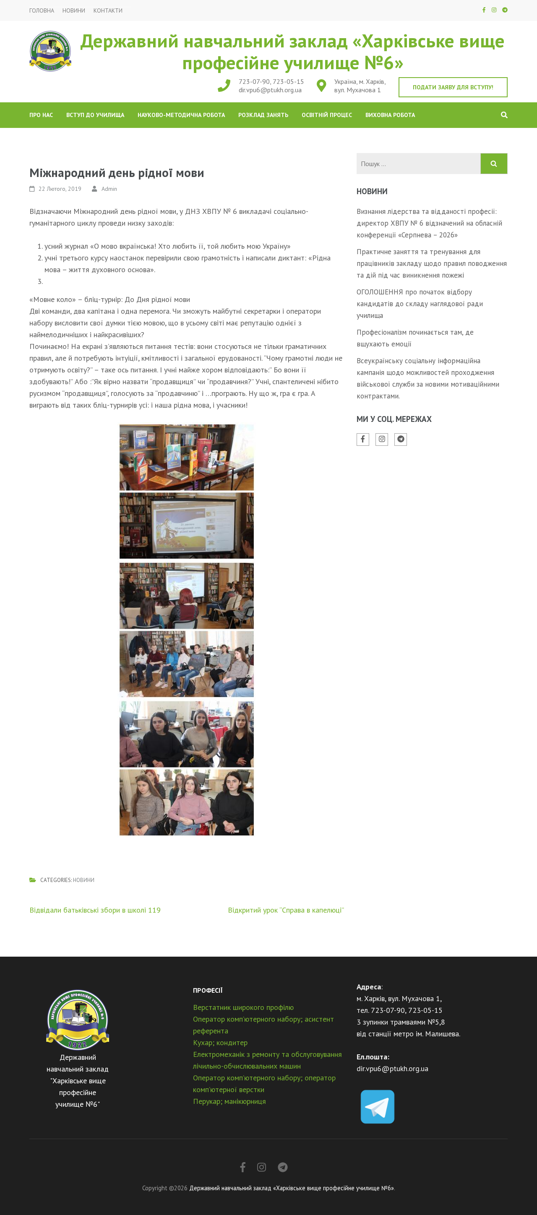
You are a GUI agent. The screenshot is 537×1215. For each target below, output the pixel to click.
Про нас (41, 115)
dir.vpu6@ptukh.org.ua (270, 90)
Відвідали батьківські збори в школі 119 (95, 910)
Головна (41, 10)
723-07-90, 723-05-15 (271, 81)
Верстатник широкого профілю (243, 1007)
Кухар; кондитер (220, 1042)
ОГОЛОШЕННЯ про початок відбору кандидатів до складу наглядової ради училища (420, 303)
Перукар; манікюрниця (229, 1101)
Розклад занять (263, 115)
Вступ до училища (95, 115)
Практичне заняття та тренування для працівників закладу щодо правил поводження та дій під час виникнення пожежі (432, 263)
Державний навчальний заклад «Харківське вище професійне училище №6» (293, 51)
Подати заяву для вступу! (453, 87)
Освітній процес (327, 115)
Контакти (108, 10)
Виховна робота (390, 115)
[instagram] (494, 9)
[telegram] (505, 9)
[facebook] (483, 9)
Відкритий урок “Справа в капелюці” (286, 910)
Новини (74, 10)
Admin (109, 189)
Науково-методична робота (181, 115)
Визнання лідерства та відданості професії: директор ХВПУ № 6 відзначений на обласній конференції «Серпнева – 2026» (429, 223)
